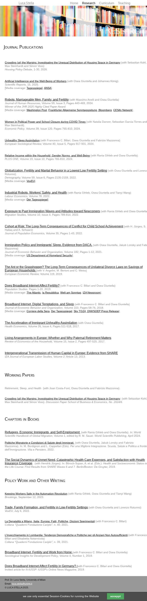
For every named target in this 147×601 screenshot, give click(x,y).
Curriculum (106, 3)
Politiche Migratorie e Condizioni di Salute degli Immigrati (39, 442)
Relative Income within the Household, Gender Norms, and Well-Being (47, 155)
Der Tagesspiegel (37, 199)
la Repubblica (50, 292)
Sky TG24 (80, 311)
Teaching (124, 3)
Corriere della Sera (38, 311)
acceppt (115, 596)
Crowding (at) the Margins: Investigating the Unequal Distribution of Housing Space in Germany (62, 62)
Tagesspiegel (34, 88)
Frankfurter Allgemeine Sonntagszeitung (72, 110)
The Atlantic (34, 292)
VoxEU (31, 181)
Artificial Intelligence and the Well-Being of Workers (35, 81)
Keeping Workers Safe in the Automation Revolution (36, 493)
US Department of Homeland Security (49, 255)
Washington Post (37, 110)
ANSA (47, 88)
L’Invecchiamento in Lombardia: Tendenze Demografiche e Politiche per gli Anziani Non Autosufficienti (66, 535)
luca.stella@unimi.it (22, 583)
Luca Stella (26, 3)
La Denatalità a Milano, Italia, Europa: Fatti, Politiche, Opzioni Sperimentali (50, 521)
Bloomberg (105, 110)
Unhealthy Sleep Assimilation (22, 140)
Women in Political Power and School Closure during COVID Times (45, 121)
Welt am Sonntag (70, 292)
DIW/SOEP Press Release (103, 311)
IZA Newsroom (91, 292)
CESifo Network (122, 110)
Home (74, 3)
